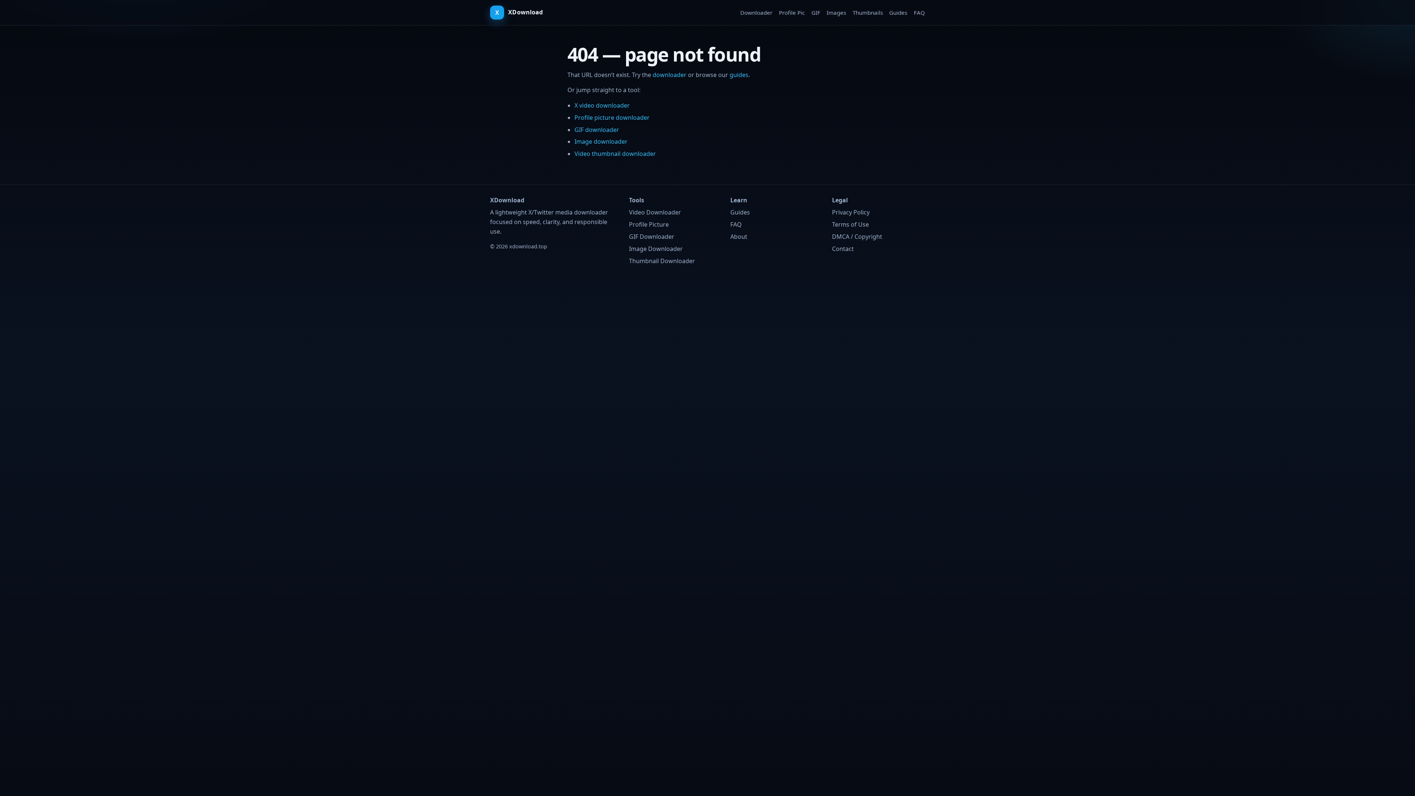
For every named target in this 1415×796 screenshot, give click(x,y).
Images (836, 12)
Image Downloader (656, 249)
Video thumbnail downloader (615, 154)
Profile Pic (792, 12)
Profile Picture (649, 224)
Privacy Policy (851, 212)
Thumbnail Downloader (662, 261)
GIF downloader (596, 130)
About (738, 237)
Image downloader (601, 141)
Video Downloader (655, 212)
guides (739, 75)
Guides (898, 12)
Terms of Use (850, 224)
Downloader (756, 12)
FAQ (919, 12)
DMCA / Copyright (857, 237)
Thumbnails (868, 12)
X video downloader (602, 105)
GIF (815, 12)
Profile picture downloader (612, 118)
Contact (843, 249)
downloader (669, 75)
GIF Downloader (651, 237)
